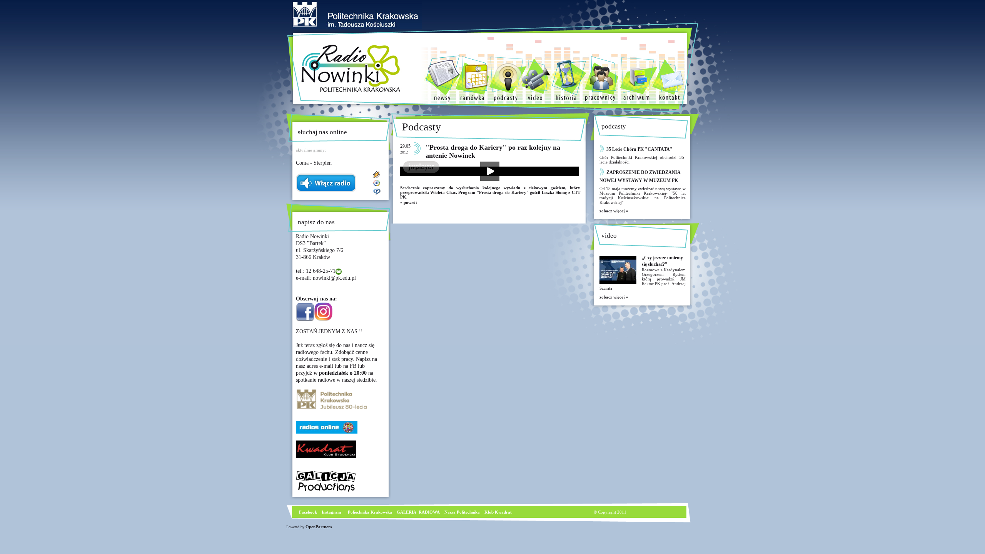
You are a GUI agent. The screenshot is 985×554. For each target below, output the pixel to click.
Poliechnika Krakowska (370, 512)
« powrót (408, 202)
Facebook (307, 512)
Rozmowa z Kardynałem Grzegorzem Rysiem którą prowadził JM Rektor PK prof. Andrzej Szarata (642, 278)
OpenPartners (319, 526)
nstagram (332, 512)
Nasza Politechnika (462, 512)
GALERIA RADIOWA (418, 512)
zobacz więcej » (613, 211)
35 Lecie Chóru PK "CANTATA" (639, 149)
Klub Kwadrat (498, 512)
